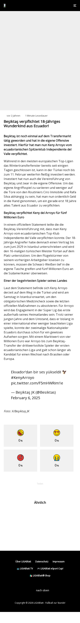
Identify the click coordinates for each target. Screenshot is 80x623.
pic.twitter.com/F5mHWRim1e (37, 383)
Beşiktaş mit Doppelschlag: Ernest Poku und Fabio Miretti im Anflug (47, 514)
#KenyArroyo (22, 377)
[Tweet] (30, 490)
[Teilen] (21, 490)
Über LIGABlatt (23, 561)
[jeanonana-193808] (10, 526)
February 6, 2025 (25, 397)
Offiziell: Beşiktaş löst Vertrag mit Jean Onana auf (44, 526)
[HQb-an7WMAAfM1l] (10, 539)
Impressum (59, 561)
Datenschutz (41, 561)
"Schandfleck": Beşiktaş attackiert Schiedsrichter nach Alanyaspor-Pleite (44, 539)
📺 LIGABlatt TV (25, 568)
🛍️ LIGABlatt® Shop (40, 575)
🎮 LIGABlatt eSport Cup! (50, 568)
